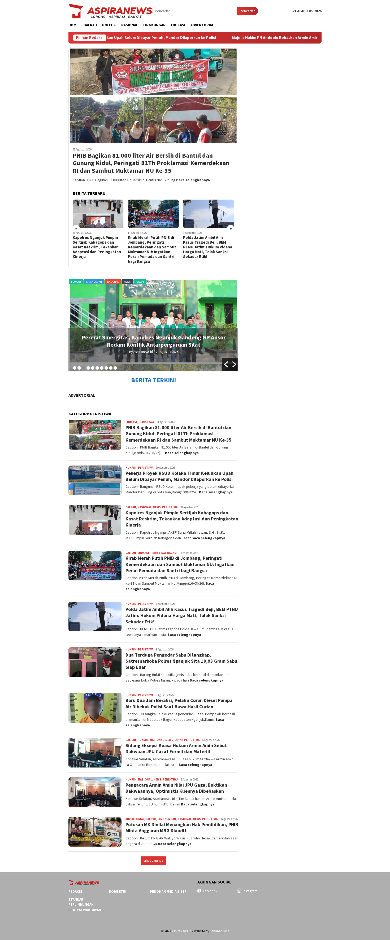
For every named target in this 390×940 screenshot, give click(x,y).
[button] (226, 364)
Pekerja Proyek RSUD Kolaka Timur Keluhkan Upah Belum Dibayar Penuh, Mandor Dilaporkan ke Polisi (179, 476)
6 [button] (97, 368)
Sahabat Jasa (219, 931)
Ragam (140, 281)
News (127, 281)
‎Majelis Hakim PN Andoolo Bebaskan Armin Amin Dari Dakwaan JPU (250, 37)
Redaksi (75, 891)
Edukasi (76, 281)
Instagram (250, 891)
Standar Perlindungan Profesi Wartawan (84, 904)
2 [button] (79, 368)
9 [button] (110, 368)
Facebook (210, 891)
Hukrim (131, 467)
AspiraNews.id (181, 931)
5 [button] (92, 368)
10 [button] (115, 368)
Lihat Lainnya (153, 860)
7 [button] (101, 368)
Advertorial (81, 395)
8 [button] (106, 368)
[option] (153, 324)
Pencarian (247, 10)
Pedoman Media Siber (168, 891)
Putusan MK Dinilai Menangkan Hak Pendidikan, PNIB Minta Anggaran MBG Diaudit (181, 827)
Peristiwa (146, 422)
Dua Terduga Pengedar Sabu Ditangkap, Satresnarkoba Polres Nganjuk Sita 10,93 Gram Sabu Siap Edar (181, 661)
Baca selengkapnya (193, 180)
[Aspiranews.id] (110, 10)
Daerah (130, 507)
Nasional (113, 281)
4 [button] (88, 368)
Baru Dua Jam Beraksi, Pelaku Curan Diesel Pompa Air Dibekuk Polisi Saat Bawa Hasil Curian (178, 703)
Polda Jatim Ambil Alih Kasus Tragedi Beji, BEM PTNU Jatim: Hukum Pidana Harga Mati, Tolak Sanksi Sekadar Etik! (207, 247)
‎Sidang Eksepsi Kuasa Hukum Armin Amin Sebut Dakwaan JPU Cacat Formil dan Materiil (176, 748)
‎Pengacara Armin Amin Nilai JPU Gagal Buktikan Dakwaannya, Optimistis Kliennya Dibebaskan (176, 788)
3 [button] (83, 368)
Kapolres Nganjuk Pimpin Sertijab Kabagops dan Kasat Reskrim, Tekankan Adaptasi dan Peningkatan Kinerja (97, 247)
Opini (179, 740)
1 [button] (74, 368)
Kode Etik (117, 891)
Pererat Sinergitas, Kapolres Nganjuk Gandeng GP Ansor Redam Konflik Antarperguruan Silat (153, 341)
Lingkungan (94, 281)
